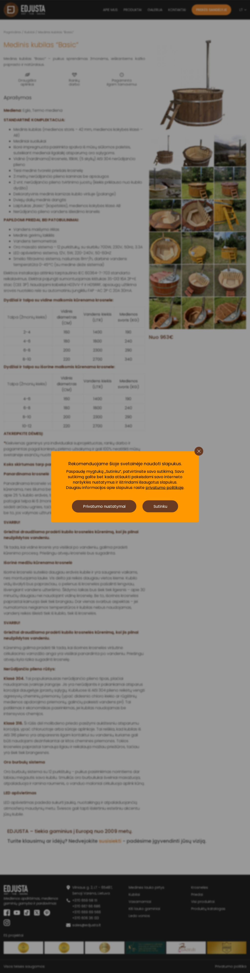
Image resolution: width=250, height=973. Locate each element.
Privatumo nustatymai (104, 506)
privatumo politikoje (165, 487)
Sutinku (160, 506)
